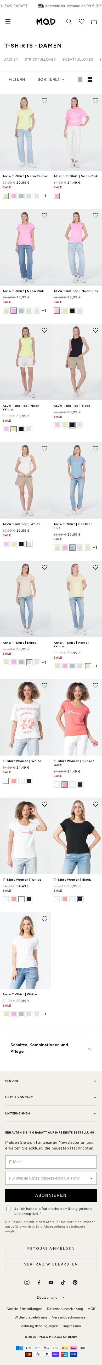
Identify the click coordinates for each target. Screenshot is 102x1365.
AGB (91, 1309)
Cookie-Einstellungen (24, 1309)
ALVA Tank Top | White (22, 524)
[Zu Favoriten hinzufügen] (44, 100)
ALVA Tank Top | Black (72, 406)
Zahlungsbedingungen (39, 1326)
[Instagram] (27, 1282)
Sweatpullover (77, 59)
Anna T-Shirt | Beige (20, 642)
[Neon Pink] (13, 196)
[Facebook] (39, 1282)
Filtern (17, 79)
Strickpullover (40, 59)
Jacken (11, 59)
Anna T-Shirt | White (20, 994)
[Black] (72, 310)
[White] (80, 310)
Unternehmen (17, 1113)
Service (12, 1081)
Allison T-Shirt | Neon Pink (76, 176)
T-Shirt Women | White (22, 761)
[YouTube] (51, 1282)
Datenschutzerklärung (60, 1209)
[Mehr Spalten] (90, 79)
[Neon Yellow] (6, 196)
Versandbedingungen (69, 1317)
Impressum (72, 1326)
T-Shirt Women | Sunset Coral (74, 762)
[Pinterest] (75, 1282)
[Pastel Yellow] (37, 196)
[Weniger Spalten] (80, 79)
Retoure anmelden (51, 1248)
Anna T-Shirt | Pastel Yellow (71, 644)
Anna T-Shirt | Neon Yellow (25, 176)
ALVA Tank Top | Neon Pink (76, 291)
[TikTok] (63, 1282)
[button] (10, 21)
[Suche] (69, 21)
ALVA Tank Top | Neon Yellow (21, 407)
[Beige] (29, 196)
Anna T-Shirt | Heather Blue (73, 526)
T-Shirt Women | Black (72, 879)
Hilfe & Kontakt (19, 1097)
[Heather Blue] (21, 196)
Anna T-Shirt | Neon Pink (23, 291)
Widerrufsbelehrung (31, 1317)
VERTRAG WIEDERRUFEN (51, 1264)
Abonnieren (51, 1195)
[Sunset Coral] (13, 781)
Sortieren (49, 79)
